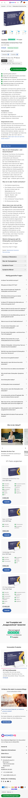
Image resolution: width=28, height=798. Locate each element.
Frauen (10, 60)
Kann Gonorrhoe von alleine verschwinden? (12, 368)
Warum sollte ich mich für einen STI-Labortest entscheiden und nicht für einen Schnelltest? (13, 309)
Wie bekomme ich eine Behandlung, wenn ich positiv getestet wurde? (13, 315)
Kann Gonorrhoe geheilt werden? (10, 357)
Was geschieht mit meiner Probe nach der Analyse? (12, 415)
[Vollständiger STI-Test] (14, 659)
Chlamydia (4, 54)
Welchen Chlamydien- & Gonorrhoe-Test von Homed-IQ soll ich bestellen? (13, 345)
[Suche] (4, 2)
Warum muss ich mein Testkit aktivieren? (12, 321)
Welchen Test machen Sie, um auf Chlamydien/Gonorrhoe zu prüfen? (10, 339)
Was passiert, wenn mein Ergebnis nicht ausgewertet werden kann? (11, 408)
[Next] (25, 32)
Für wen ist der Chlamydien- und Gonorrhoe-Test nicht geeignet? (13, 333)
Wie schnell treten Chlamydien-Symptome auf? (12, 374)
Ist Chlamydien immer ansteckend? (10, 384)
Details (6, 501)
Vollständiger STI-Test (9, 670)
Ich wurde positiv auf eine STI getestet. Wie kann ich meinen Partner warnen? (12, 396)
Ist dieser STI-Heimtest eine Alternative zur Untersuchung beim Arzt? (12, 303)
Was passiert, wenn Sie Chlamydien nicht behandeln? (12, 389)
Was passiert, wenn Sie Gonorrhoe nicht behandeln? (11, 363)
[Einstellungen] (18, 2)
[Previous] (3, 32)
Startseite (3, 6)
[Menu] (1, 2)
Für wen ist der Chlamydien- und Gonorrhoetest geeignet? (10, 326)
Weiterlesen (6, 722)
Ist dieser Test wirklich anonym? (9, 280)
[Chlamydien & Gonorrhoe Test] (4, 32)
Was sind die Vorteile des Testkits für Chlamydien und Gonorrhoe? (11, 290)
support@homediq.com (9, 775)
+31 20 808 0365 (7, 772)
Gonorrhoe (13, 54)
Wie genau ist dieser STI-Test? (9, 285)
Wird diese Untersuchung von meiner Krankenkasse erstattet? (11, 296)
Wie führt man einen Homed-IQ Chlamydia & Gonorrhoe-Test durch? (12, 352)
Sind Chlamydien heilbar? (8, 379)
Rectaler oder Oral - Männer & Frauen (11, 63)
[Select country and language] (24, 2)
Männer (4, 60)
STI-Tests (9, 6)
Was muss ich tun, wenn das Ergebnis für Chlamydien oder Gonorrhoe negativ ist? (12, 402)
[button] (20, 2)
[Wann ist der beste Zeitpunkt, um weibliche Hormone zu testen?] (14, 700)
